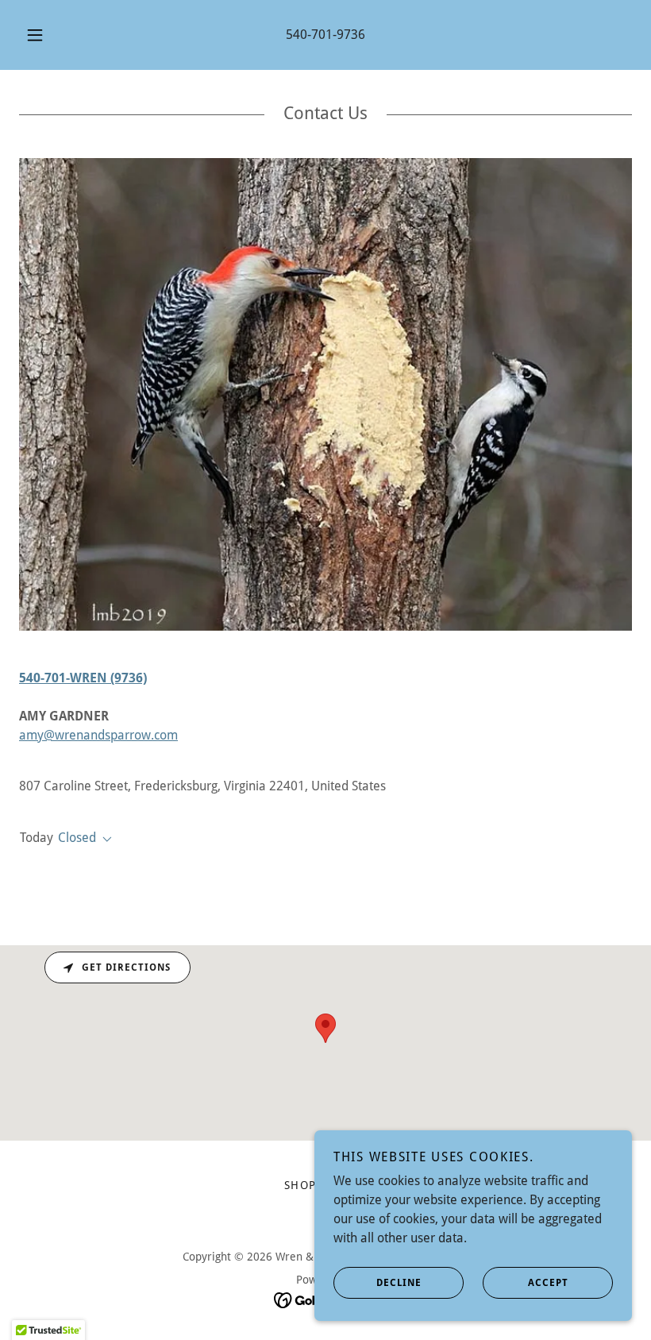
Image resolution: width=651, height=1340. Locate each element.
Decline (399, 1282)
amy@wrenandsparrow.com (98, 735)
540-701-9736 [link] (325, 34)
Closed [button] (77, 837)
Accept (548, 1282)
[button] (46, 35)
